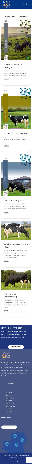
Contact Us (9, 411)
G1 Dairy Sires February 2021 (15, 133)
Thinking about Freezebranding (10, 295)
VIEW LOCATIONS (9, 427)
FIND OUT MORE (16, 347)
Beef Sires (9, 395)
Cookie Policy (14, 456)
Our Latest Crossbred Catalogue (13, 66)
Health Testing (10, 406)
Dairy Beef (9, 401)
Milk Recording (10, 403)
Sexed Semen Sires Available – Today (16, 246)
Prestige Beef (10, 398)
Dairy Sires (9, 392)
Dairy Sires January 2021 (14, 200)
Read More (6, 79)
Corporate (9, 409)
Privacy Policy (6, 456)
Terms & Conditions (24, 456)
